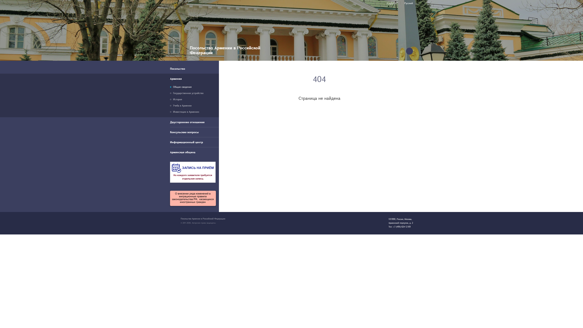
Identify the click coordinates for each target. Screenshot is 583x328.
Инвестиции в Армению (186, 111)
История (177, 99)
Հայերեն (392, 3)
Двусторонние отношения (187, 122)
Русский (408, 3)
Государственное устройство (188, 93)
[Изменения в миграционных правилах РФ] (193, 198)
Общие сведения (182, 86)
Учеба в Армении (182, 105)
